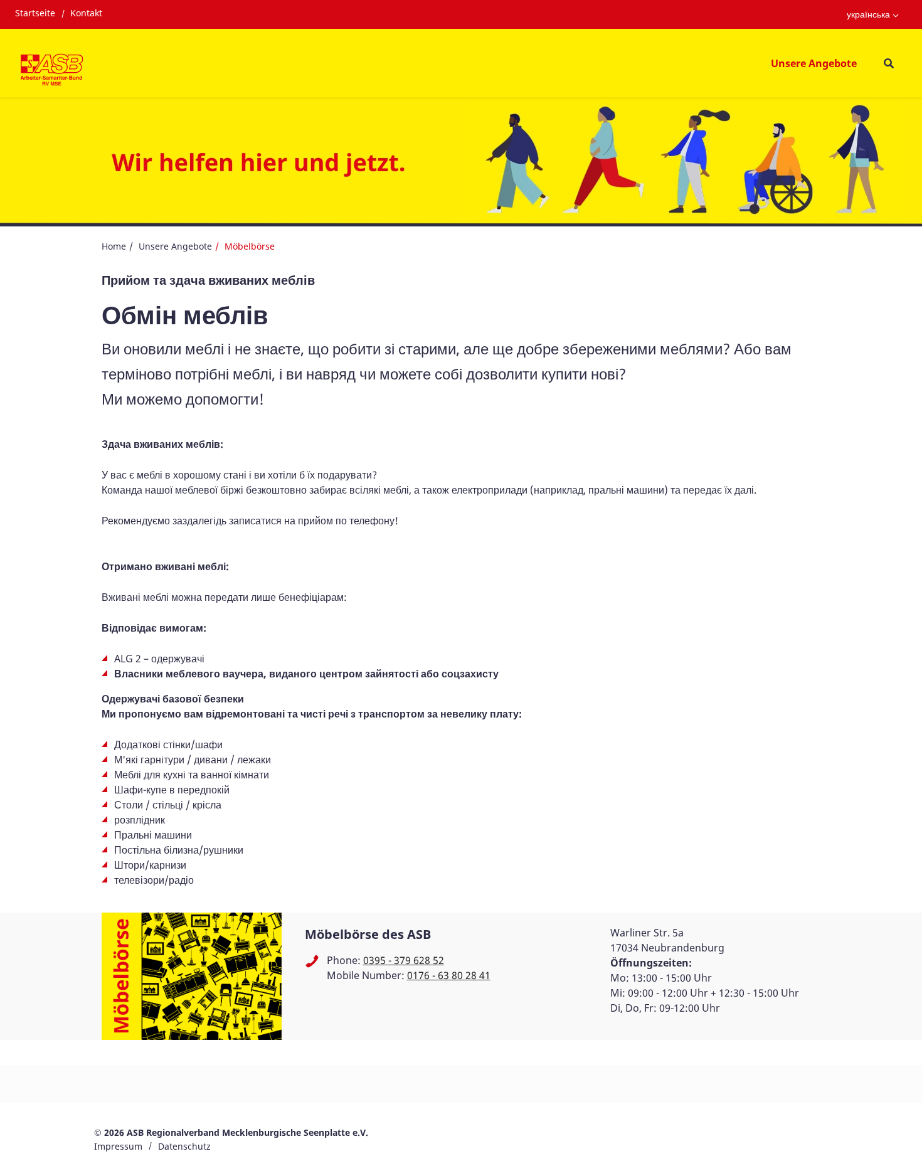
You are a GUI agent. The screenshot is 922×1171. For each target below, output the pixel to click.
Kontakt (86, 13)
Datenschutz (184, 1146)
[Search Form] (888, 63)
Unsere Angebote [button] (814, 63)
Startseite (35, 13)
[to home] (51, 71)
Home (114, 246)
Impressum (118, 1146)
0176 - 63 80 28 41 (448, 975)
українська (868, 14)
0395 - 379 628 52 (403, 960)
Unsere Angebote (175, 246)
